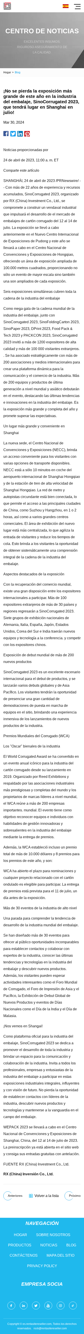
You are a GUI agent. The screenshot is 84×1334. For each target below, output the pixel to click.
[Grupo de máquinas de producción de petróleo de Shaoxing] (7, 6)
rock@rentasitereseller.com (50, 1328)
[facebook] (11, 1305)
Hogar (7, 72)
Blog (71, 1245)
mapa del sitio (60, 1255)
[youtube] (48, 1305)
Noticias (48, 1245)
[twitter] (36, 1305)
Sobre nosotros (53, 1235)
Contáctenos (24, 1255)
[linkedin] (24, 1305)
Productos (19, 1245)
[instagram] (61, 1305)
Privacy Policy (42, 1266)
